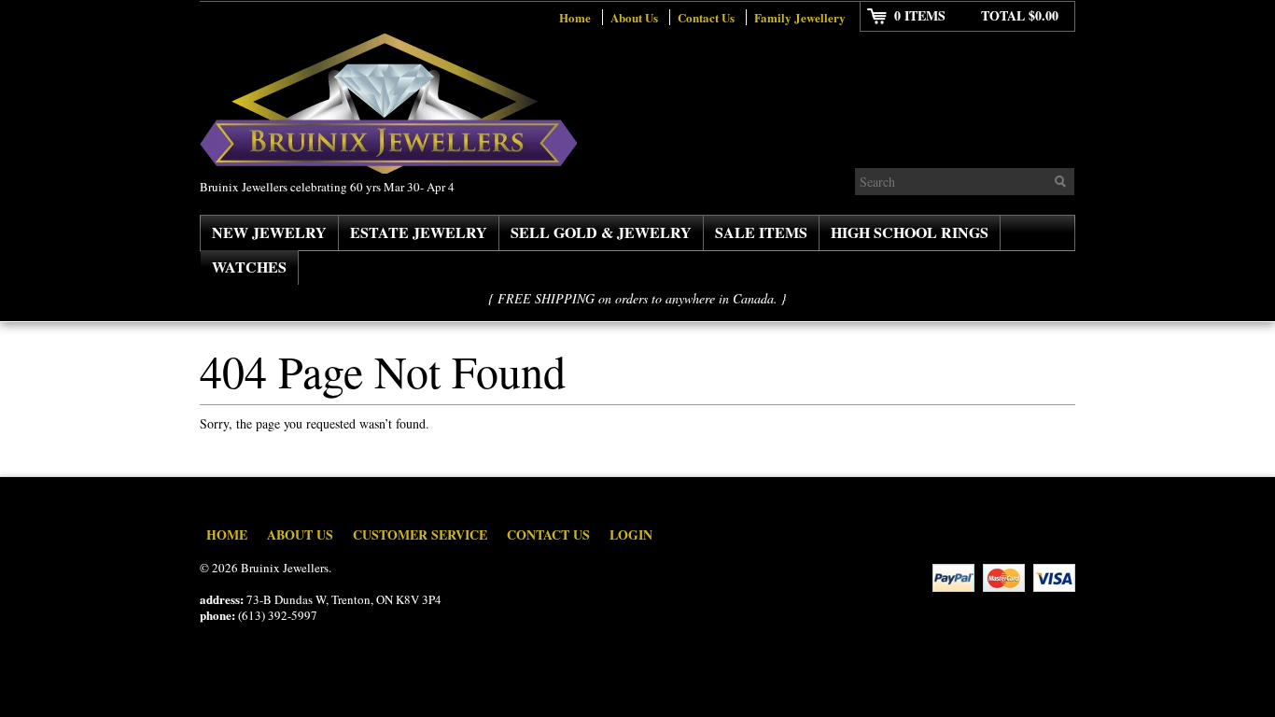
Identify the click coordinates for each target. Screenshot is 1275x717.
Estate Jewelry (418, 232)
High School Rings (909, 232)
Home (575, 17)
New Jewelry (269, 232)
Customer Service (420, 534)
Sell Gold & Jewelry (601, 232)
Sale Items (761, 232)
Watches (249, 266)
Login (630, 534)
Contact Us (706, 17)
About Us (634, 17)
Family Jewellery (800, 17)
